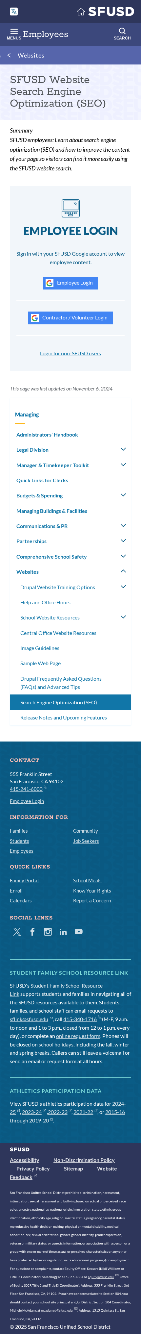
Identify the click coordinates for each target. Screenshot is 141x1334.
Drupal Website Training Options (57, 587)
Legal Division (32, 449)
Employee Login (74, 282)
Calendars (21, 900)
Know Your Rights (92, 891)
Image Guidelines (39, 648)
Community (85, 831)
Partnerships (31, 541)
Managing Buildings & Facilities (51, 511)
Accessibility (24, 1160)
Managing (27, 414)
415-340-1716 (80, 1019)
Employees (21, 851)
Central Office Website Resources (58, 633)
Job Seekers (86, 841)
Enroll (16, 891)
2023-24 (32, 1112)
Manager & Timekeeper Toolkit (52, 465)
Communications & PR (42, 526)
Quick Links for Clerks (42, 480)
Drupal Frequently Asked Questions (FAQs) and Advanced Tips (61, 682)
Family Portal (24, 880)
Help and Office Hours (45, 602)
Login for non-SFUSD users (70, 353)
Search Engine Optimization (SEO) (58, 702)
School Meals (87, 880)
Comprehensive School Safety (51, 556)
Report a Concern (92, 900)
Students (19, 841)
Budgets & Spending (39, 495)
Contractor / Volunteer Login (74, 317)
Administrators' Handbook (47, 434)
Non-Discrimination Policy (84, 1160)
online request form (78, 1036)
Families (19, 831)
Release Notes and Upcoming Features (63, 717)
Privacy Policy (33, 1168)
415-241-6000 (26, 789)
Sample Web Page (40, 663)
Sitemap (73, 1168)
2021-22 (83, 1112)
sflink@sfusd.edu (29, 1019)
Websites (31, 55)
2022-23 (58, 1112)
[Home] (105, 13)
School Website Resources (50, 617)
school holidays (56, 1044)
